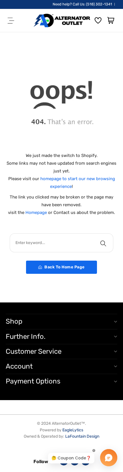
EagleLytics (72, 430)
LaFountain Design (82, 436)
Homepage (36, 212)
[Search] (103, 243)
